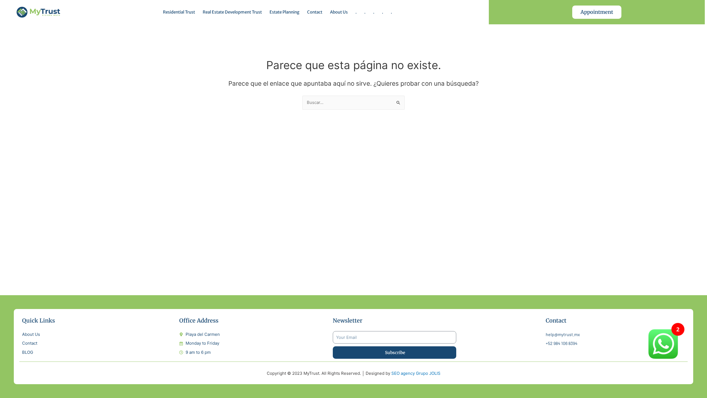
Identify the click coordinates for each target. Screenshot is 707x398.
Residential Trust (179, 12)
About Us (339, 12)
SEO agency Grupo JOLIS (415, 373)
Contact (314, 12)
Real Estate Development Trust (232, 12)
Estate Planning (284, 12)
